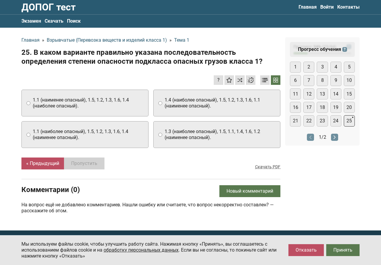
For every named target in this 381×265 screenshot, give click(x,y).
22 (309, 121)
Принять (342, 250)
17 (309, 107)
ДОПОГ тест (48, 7)
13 (322, 94)
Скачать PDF (267, 166)
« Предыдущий (42, 163)
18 (322, 107)
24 (335, 121)
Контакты (348, 7)
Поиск (74, 21)
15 (349, 94)
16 (295, 107)
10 (349, 80)
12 (309, 94)
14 (335, 94)
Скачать (54, 21)
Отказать (306, 250)
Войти (327, 7)
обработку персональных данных (141, 250)
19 (335, 107)
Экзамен (31, 21)
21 (295, 121)
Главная (308, 7)
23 (322, 121)
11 (295, 94)
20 (349, 107)
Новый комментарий (250, 191)
